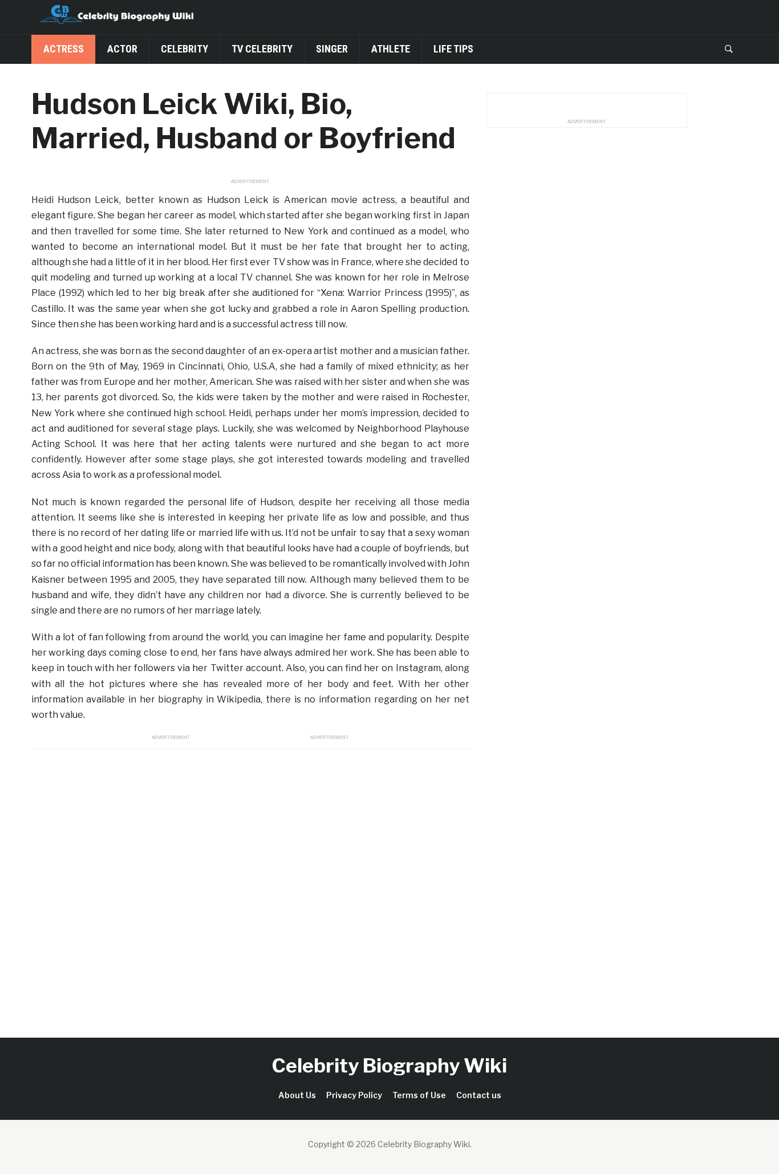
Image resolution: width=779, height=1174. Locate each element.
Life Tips (453, 49)
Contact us (478, 1095)
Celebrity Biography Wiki (389, 1065)
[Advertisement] (250, 880)
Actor (122, 49)
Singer (332, 49)
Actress (63, 49)
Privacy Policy (354, 1095)
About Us (297, 1095)
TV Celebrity (262, 49)
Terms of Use (419, 1095)
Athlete (390, 49)
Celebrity (184, 49)
